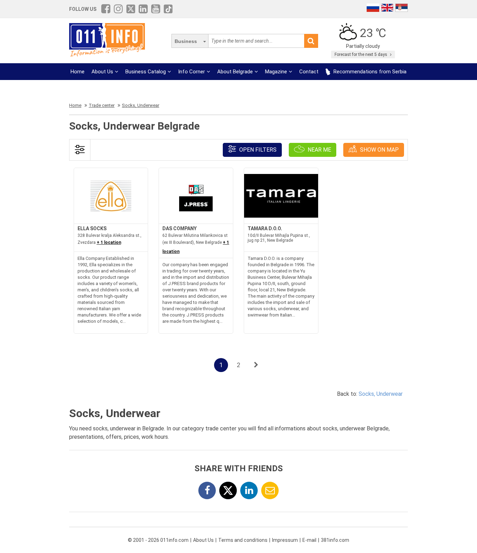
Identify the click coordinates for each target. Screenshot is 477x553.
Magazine (276, 71)
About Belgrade (235, 71)
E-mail (309, 540)
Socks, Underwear (381, 394)
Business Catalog (145, 71)
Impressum (285, 540)
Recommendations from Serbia (369, 71)
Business (186, 41)
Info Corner (191, 71)
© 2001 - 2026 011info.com (158, 540)
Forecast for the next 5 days (361, 54)
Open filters (257, 149)
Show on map (379, 149)
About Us (102, 71)
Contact (308, 71)
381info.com (335, 540)
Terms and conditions (242, 540)
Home (78, 71)
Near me (318, 149)
